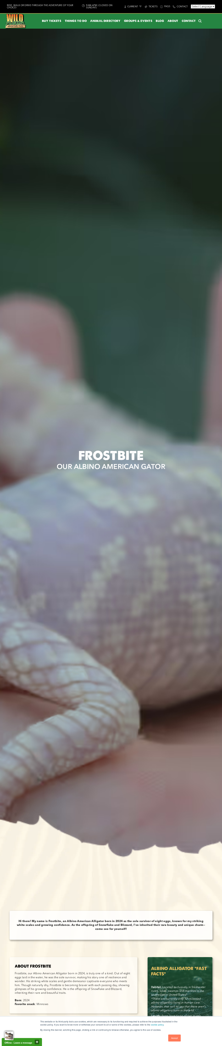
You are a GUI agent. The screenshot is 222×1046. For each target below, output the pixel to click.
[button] (51, 21)
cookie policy (157, 1024)
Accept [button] (174, 1037)
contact (189, 21)
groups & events (138, 21)
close (37, 1042)
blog (160, 21)
